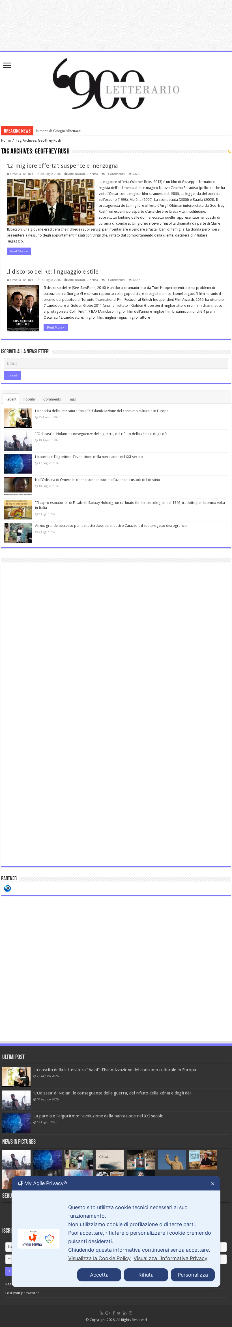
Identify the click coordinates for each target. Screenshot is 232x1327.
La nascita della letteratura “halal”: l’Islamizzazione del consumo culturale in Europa (102, 411)
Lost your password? (22, 1293)
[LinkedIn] (125, 1313)
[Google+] (108, 1313)
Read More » (19, 251)
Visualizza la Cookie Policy (99, 1258)
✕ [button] (212, 1184)
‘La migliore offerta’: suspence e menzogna (62, 165)
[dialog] (116, 1231)
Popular (29, 399)
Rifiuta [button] (146, 1275)
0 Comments (115, 174)
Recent (11, 399)
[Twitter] (119, 1313)
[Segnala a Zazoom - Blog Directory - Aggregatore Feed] (7, 888)
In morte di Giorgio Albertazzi (58, 131)
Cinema (92, 174)
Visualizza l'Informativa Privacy (170, 1258)
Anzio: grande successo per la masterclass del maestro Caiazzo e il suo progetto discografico (111, 525)
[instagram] (130, 1313)
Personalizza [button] (193, 1275)
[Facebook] (113, 1313)
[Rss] (101, 1313)
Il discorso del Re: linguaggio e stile (52, 271)
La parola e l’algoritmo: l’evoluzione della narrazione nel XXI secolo (89, 457)
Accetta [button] (99, 1275)
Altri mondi (76, 174)
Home (6, 140)
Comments (52, 399)
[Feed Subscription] (229, 152)
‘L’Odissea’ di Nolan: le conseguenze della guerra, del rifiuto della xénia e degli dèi (101, 434)
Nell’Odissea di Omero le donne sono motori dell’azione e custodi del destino (97, 480)
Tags (72, 399)
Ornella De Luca (21, 174)
